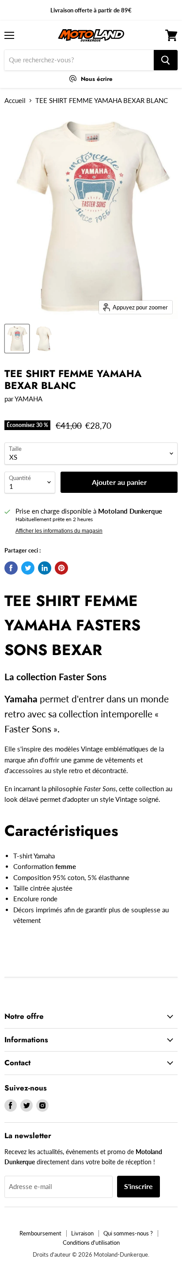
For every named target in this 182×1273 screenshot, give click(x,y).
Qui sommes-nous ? (128, 1233)
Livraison (82, 1233)
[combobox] (79, 60)
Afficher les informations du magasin (58, 531)
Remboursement (40, 1233)
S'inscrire (138, 1186)
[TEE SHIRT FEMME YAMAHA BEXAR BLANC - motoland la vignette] (17, 338)
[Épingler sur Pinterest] (61, 568)
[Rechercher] (166, 60)
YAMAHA (28, 399)
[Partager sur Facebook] (11, 568)
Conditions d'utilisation (91, 1242)
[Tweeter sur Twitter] (27, 568)
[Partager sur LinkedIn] (44, 568)
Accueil (15, 100)
